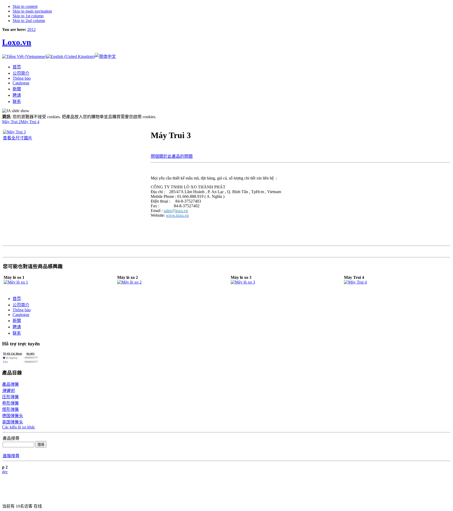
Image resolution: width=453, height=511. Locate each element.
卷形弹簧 (10, 403)
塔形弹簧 (10, 409)
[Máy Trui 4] (355, 282)
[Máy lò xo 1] (16, 282)
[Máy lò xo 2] (129, 282)
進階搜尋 (11, 456)
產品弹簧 (10, 384)
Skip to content (25, 6)
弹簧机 (8, 390)
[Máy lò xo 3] (243, 282)
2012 (31, 29)
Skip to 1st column (28, 16)
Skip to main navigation (32, 11)
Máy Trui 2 (11, 121)
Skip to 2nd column (29, 20)
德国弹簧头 (12, 416)
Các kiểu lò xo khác (18, 427)
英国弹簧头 (12, 422)
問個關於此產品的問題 (172, 156)
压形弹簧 (10, 397)
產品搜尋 (11, 438)
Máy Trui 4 (30, 121)
